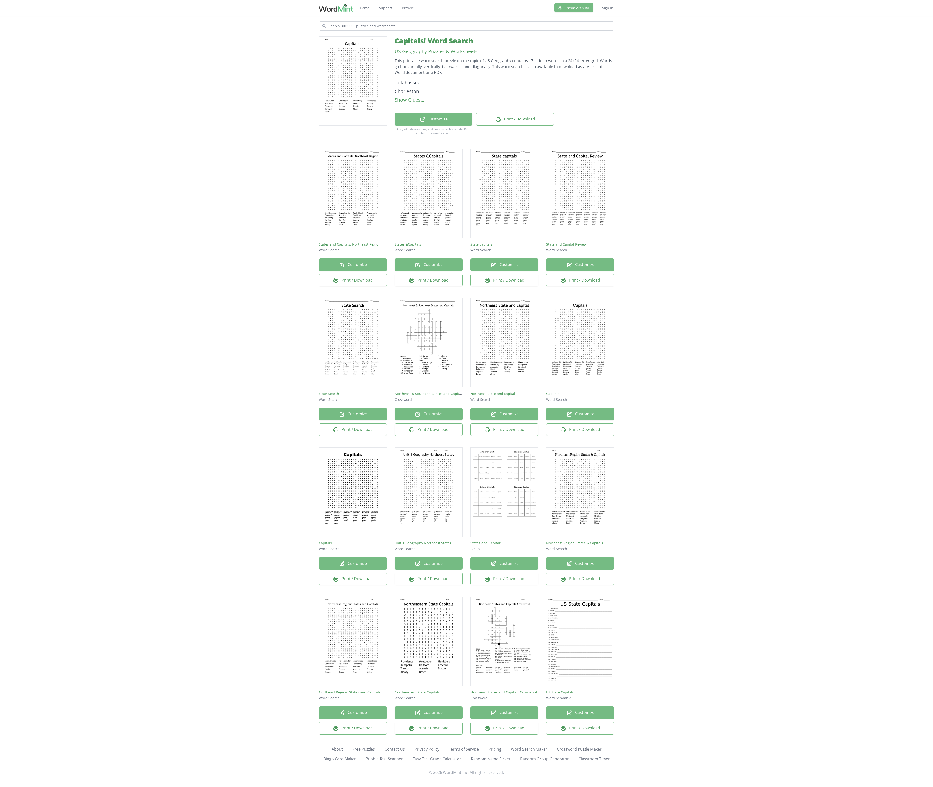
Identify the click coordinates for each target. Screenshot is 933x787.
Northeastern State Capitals (417, 692)
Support (385, 8)
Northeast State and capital (492, 393)
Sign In (607, 8)
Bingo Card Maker (339, 758)
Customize (437, 119)
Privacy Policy (427, 749)
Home (364, 8)
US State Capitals (560, 692)
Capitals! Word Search (434, 41)
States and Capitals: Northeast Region (349, 244)
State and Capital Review (566, 244)
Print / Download (519, 119)
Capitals (552, 393)
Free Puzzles (364, 749)
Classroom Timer (594, 758)
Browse (408, 8)
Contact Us (395, 749)
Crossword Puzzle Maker (579, 749)
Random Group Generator (544, 758)
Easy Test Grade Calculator (437, 758)
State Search (329, 393)
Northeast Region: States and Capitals (349, 692)
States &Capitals (408, 244)
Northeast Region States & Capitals (574, 543)
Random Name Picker (490, 758)
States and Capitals (486, 543)
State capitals (481, 244)
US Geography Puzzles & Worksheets (436, 51)
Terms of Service (464, 749)
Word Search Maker (529, 749)
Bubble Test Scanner (384, 758)
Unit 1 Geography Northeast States (423, 543)
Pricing (495, 749)
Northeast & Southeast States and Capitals (429, 393)
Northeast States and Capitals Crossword (503, 692)
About (337, 749)
